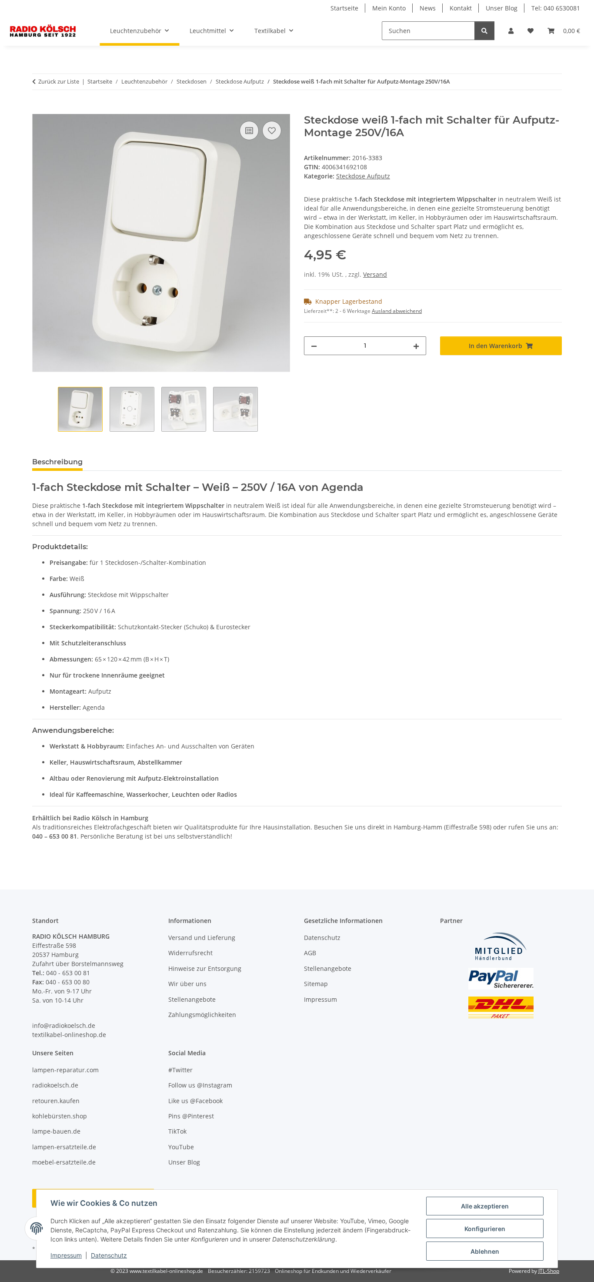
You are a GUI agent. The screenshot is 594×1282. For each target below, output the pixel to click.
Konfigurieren (484, 1228)
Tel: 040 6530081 (555, 8)
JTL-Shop (548, 1271)
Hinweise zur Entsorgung (204, 968)
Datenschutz (109, 1255)
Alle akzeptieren (485, 1206)
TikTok (177, 1131)
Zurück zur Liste (58, 81)
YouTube (181, 1147)
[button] (511, 31)
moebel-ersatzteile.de (64, 1162)
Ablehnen (485, 1251)
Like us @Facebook (195, 1101)
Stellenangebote (192, 999)
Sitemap (316, 984)
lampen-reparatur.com (65, 1070)
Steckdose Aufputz (363, 176)
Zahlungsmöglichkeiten (202, 1014)
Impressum (66, 1255)
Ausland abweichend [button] (397, 311)
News (428, 8)
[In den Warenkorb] (39, 109)
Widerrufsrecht (190, 953)
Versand (375, 274)
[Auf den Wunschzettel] (271, 130)
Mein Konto (389, 8)
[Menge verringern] (314, 346)
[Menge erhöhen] (416, 346)
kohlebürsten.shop (59, 1116)
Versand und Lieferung (201, 937)
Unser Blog (501, 8)
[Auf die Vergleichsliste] (249, 130)
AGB (310, 953)
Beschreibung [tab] (57, 462)
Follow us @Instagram (200, 1085)
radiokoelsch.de (55, 1085)
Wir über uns (187, 984)
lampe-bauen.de (56, 1131)
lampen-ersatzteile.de (64, 1147)
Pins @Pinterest (191, 1116)
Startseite (344, 8)
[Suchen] (484, 30)
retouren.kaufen (56, 1101)
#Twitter (180, 1070)
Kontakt (461, 8)
